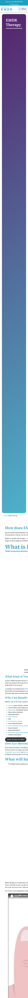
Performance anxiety (15, 721)
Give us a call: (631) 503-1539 (14, 2)
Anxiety (10, 705)
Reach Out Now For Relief (15, 739)
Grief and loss (12, 717)
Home (5, 515)
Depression (12, 710)
